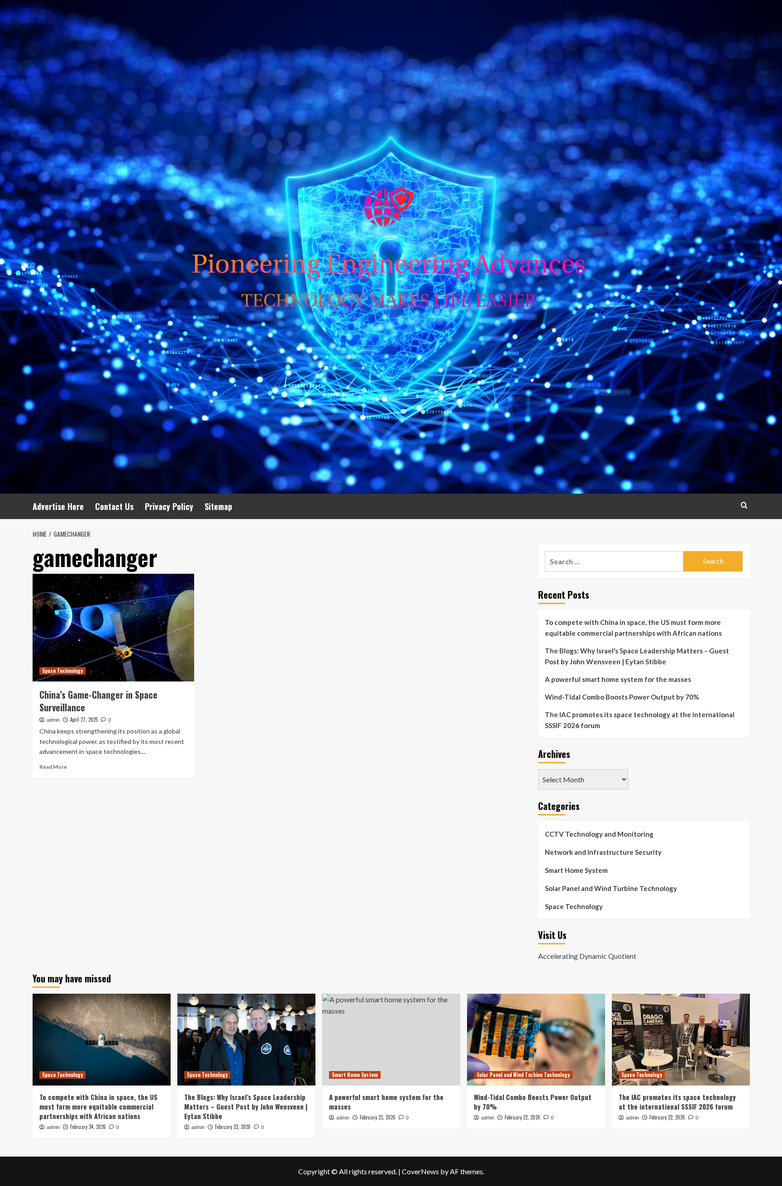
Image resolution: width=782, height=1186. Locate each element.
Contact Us (114, 506)
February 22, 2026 (522, 1117)
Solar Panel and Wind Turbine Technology (611, 888)
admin (53, 720)
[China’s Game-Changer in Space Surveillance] (113, 627)
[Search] (744, 505)
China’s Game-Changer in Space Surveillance (98, 701)
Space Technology (62, 670)
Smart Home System (576, 870)
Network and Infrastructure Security (603, 852)
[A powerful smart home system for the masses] (391, 1040)
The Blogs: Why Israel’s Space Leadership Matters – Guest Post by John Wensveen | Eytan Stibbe (637, 656)
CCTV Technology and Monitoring (599, 834)
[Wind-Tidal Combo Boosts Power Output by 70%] (536, 1040)
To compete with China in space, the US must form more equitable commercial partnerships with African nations (633, 627)
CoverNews (420, 1171)
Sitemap (218, 506)
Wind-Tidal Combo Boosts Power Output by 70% (622, 697)
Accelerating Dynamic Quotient (587, 956)
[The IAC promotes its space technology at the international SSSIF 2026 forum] (681, 1040)
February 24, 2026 (88, 1126)
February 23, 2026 (233, 1126)
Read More (53, 766)
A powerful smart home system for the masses (618, 679)
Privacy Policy (169, 506)
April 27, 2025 (84, 719)
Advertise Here (58, 506)
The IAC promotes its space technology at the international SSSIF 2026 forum (639, 719)
